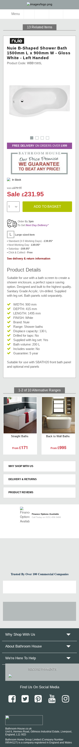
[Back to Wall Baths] (58, 415)
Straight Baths (19, 436)
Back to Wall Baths (58, 436)
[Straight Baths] (20, 415)
